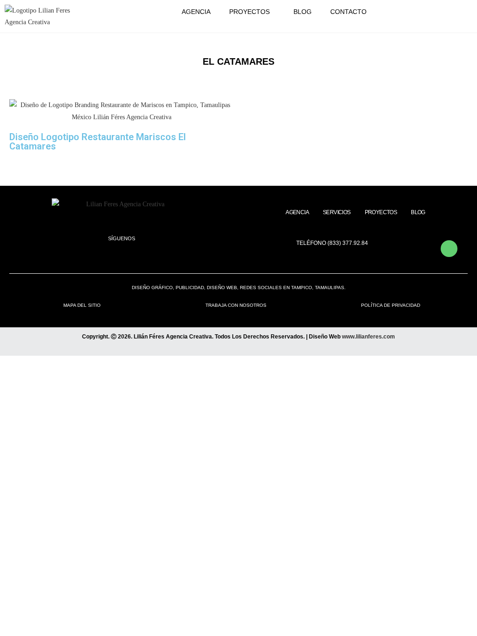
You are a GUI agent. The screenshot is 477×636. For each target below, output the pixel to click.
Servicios (337, 212)
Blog (302, 11)
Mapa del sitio (82, 305)
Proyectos (249, 11)
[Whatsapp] (449, 248)
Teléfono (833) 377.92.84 (332, 243)
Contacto (348, 11)
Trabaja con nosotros (235, 305)
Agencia (196, 11)
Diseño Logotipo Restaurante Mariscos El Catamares (97, 141)
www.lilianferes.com (368, 336)
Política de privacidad (390, 305)
